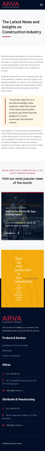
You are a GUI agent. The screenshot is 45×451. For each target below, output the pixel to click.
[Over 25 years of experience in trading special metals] (10, 4)
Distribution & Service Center (15, 345)
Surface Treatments (11, 356)
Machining (7, 350)
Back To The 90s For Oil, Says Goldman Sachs (21, 213)
